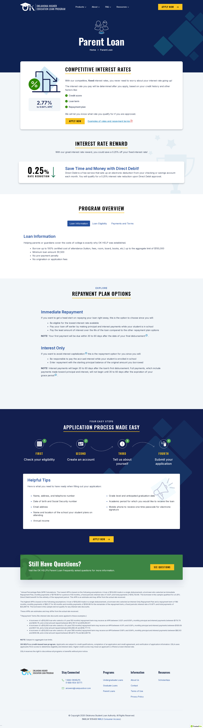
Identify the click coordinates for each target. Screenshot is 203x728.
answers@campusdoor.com (78, 688)
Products (80, 7)
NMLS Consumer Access (109, 719)
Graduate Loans (110, 685)
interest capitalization (74, 353)
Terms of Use (137, 691)
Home (93, 49)
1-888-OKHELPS (73, 680)
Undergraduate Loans (113, 680)
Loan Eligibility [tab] (99, 223)
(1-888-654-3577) (74, 682)
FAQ (107, 7)
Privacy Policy (137, 696)
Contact (134, 685)
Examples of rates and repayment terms (109, 121)
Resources (122, 7)
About (94, 7)
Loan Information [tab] (79, 223)
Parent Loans (109, 691)
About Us (135, 680)
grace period (47, 375)
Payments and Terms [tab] (122, 223)
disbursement (138, 336)
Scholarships (164, 680)
